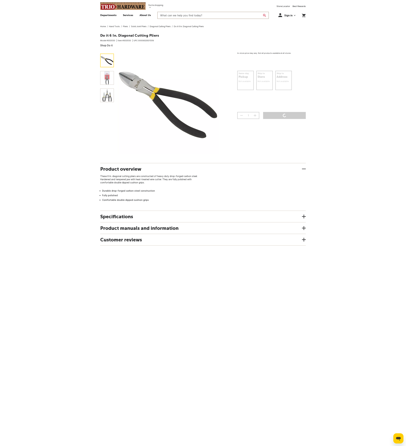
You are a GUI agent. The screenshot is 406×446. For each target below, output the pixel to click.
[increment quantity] (255, 115)
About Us (145, 15)
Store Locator (283, 6)
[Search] (264, 15)
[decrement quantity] (241, 115)
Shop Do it (106, 45)
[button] (286, 15)
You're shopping (155, 5)
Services (128, 15)
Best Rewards (299, 6)
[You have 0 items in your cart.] (304, 15)
